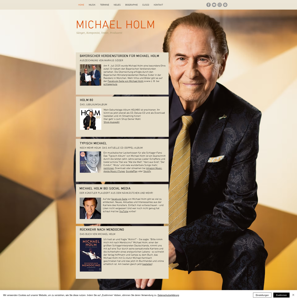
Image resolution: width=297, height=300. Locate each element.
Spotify (147, 171)
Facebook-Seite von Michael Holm (126, 81)
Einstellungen (262, 295)
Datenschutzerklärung (168, 295)
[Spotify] (225, 5)
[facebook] (208, 5)
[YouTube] (214, 5)
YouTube (123, 211)
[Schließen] (293, 295)
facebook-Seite (119, 199)
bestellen (147, 264)
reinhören (108, 168)
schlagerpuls (110, 84)
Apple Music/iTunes (114, 171)
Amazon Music (154, 168)
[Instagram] (219, 5)
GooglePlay (131, 171)
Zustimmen (281, 295)
